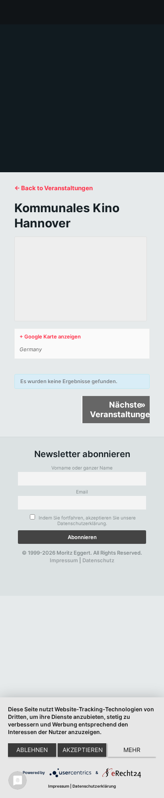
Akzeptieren (82, 750)
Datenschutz (98, 560)
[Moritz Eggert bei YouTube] (65, 568)
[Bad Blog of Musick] (92, 568)
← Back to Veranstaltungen (53, 188)
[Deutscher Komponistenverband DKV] (106, 568)
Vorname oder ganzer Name (82, 468)
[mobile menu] (153, 12)
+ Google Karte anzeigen (50, 336)
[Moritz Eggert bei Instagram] (79, 568)
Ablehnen (32, 750)
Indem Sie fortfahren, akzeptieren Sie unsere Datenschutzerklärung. (86, 520)
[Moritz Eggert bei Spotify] (120, 568)
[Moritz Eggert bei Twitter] (51, 568)
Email (82, 492)
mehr (132, 750)
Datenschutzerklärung (94, 786)
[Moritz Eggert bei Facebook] (38, 568)
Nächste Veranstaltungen (120, 409)
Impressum (64, 560)
